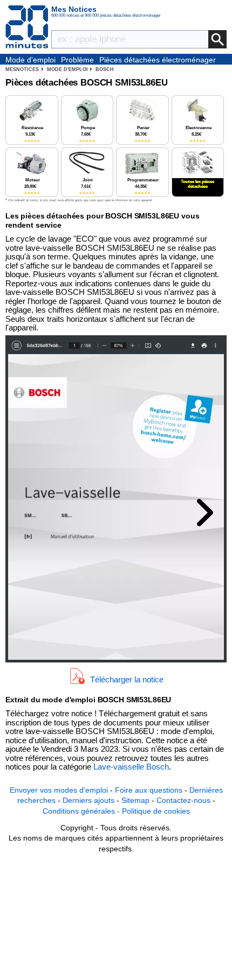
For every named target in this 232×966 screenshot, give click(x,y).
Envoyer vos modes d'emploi (59, 790)
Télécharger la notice (126, 678)
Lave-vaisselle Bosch (131, 766)
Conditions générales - (82, 811)
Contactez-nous (183, 800)
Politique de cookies (156, 811)
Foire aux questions (148, 790)
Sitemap (135, 800)
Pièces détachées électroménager (157, 59)
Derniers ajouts (88, 800)
